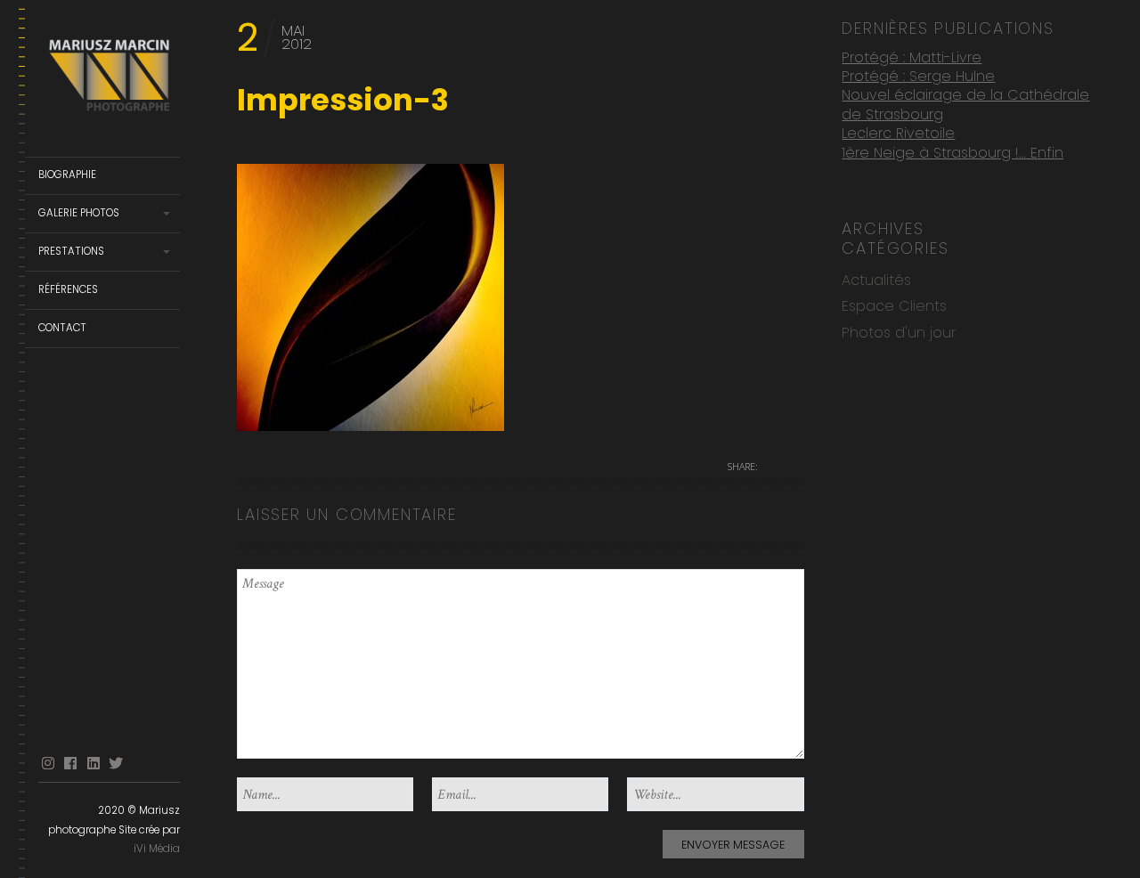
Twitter (116, 764)
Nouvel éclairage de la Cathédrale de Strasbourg (965, 104)
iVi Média (157, 848)
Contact (62, 328)
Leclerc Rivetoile (898, 133)
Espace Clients (894, 306)
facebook (70, 764)
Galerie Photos (78, 213)
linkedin (93, 764)
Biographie (67, 174)
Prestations (71, 251)
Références (68, 289)
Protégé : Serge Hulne (918, 76)
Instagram (48, 764)
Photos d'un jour (899, 332)
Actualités (876, 280)
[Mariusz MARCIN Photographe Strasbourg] (109, 78)
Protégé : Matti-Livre (911, 57)
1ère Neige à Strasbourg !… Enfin (952, 152)
